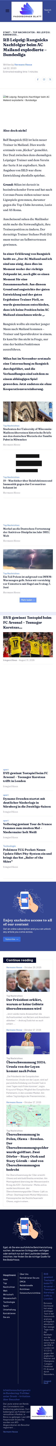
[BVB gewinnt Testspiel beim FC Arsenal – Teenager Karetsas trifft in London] (28, 644)
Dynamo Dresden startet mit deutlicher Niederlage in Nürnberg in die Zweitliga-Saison (27, 802)
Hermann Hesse (23, 64)
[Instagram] (44, 79)
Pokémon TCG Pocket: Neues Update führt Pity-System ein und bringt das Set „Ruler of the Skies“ (27, 855)
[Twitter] (50, 79)
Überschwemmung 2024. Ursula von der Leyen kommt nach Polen (26, 1066)
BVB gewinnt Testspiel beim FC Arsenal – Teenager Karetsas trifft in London (25, 777)
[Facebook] (37, 79)
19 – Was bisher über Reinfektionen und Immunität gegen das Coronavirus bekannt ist (27, 484)
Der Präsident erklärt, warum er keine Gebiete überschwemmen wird (24, 1004)
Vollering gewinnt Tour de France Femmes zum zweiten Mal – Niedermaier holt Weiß (27, 828)
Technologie (9, 846)
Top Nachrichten (24, 32)
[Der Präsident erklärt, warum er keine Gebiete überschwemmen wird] (28, 981)
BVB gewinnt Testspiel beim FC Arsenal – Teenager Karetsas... (27, 622)
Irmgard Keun (10, 660)
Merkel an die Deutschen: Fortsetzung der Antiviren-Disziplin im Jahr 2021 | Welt (26, 532)
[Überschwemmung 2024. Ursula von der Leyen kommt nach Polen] (28, 1043)
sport (6, 770)
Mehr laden (26, 600)
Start (7, 32)
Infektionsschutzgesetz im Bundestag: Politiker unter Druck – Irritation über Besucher (16, 1395)
